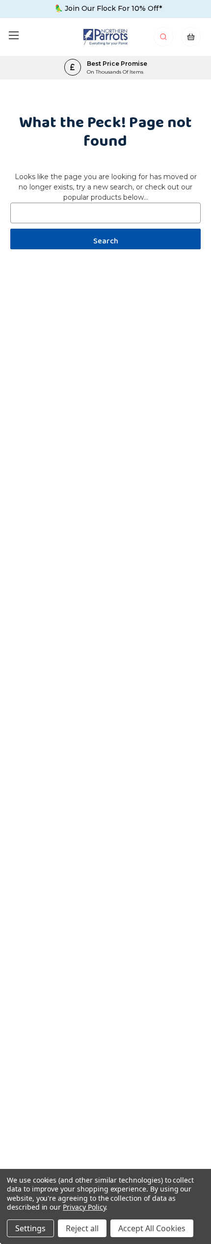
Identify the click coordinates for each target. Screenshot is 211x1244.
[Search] (164, 39)
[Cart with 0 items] (191, 39)
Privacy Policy (84, 1207)
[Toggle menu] (13, 35)
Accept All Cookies (151, 1228)
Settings (30, 1228)
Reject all (82, 1228)
